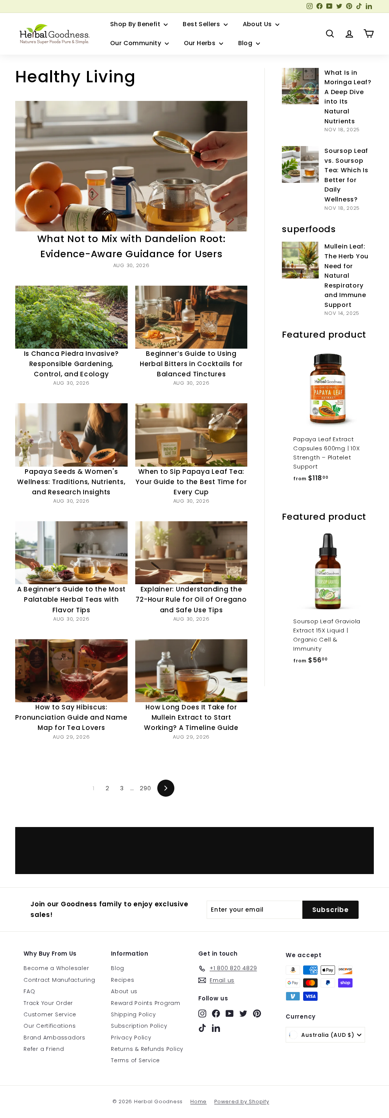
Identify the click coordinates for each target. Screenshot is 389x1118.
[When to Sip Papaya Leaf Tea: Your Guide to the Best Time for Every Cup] (191, 434)
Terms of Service (135, 1060)
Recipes (122, 980)
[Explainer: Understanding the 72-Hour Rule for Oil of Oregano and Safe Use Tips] (191, 552)
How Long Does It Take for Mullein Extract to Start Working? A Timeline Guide (191, 717)
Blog (246, 43)
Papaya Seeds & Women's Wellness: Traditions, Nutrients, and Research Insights (71, 482)
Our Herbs (200, 43)
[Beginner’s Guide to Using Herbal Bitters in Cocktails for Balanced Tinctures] (191, 317)
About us (124, 991)
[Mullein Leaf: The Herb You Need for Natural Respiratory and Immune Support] (300, 260)
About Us (258, 24)
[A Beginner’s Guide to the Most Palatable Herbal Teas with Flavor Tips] (71, 552)
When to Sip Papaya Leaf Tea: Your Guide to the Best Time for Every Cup (191, 482)
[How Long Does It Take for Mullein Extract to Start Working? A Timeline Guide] (191, 670)
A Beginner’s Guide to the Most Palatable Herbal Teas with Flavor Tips (71, 599)
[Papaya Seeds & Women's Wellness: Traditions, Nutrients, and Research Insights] (71, 434)
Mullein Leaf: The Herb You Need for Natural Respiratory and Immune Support (346, 275)
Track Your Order (48, 1003)
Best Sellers (202, 24)
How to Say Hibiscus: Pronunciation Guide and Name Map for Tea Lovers (71, 717)
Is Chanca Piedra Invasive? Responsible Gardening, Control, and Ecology (71, 364)
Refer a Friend (44, 1049)
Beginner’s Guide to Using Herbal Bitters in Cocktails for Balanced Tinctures (191, 364)
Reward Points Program (145, 1003)
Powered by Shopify (241, 1101)
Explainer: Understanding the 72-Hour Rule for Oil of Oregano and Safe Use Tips (191, 599)
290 (145, 788)
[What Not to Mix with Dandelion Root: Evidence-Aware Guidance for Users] (131, 166)
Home (198, 1101)
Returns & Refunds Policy (147, 1049)
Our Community (136, 43)
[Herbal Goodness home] (53, 33)
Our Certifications (50, 1026)
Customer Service (50, 1014)
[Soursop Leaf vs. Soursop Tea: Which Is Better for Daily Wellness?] (300, 164)
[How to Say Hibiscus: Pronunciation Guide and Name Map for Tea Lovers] (71, 670)
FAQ (29, 991)
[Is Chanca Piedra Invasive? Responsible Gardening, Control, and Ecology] (71, 317)
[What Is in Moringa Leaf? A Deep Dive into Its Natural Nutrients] (300, 86)
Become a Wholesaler (56, 968)
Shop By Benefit (136, 24)
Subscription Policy (139, 1026)
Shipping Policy (133, 1014)
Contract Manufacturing (59, 980)
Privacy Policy (131, 1037)
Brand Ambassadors (54, 1037)
